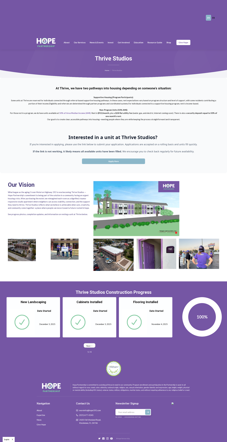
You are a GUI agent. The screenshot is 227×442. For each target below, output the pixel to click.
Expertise (41, 415)
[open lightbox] (136, 208)
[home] (46, 42)
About (39, 410)
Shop (168, 42)
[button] (67, 42)
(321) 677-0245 (86, 415)
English (6, 439)
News (39, 420)
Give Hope (183, 42)
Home (107, 70)
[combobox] (9, 439)
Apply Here (113, 161)
